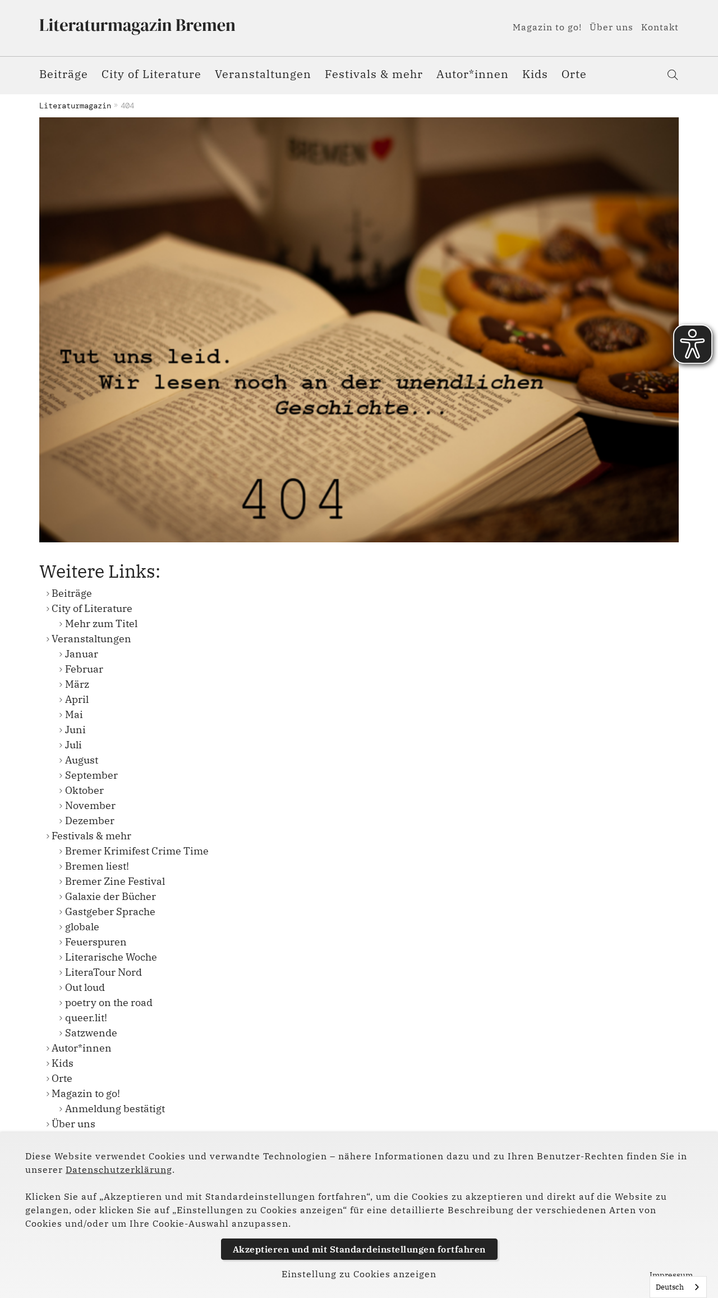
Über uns (611, 27)
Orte (574, 73)
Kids (535, 73)
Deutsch (670, 1287)
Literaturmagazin (75, 105)
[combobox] (678, 1287)
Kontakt (660, 27)
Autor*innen (472, 73)
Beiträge (63, 73)
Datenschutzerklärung (119, 1169)
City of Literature (151, 73)
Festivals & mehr (374, 73)
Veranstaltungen (263, 73)
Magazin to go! (547, 27)
